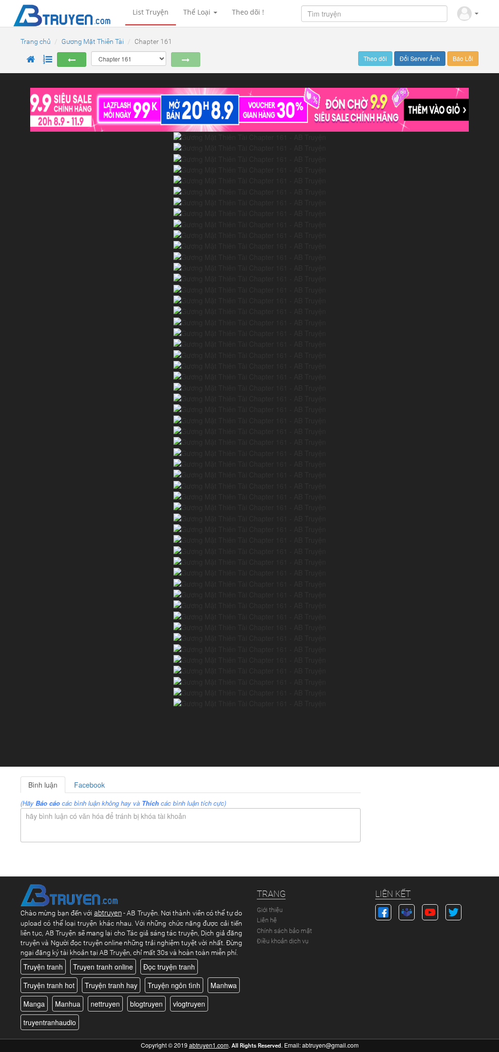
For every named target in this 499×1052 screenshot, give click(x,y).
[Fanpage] (383, 911)
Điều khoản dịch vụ (282, 941)
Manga (34, 1004)
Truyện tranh (43, 967)
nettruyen (105, 1004)
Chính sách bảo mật (284, 930)
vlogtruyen (189, 1004)
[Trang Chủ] (30, 59)
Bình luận (43, 785)
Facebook (89, 785)
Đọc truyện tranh (169, 967)
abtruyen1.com (209, 1045)
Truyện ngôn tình (174, 985)
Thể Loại (197, 12)
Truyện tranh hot (49, 985)
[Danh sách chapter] (47, 59)
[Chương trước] (71, 59)
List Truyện (151, 12)
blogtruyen (146, 1004)
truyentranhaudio (49, 1022)
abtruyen (108, 913)
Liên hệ (267, 920)
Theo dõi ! (248, 12)
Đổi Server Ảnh (420, 58)
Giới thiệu (270, 909)
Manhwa (224, 985)
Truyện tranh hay (111, 985)
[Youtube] (430, 911)
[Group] (407, 911)
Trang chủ (35, 41)
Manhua (67, 1004)
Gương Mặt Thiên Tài (92, 41)
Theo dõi (375, 58)
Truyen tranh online (103, 967)
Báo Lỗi (463, 58)
